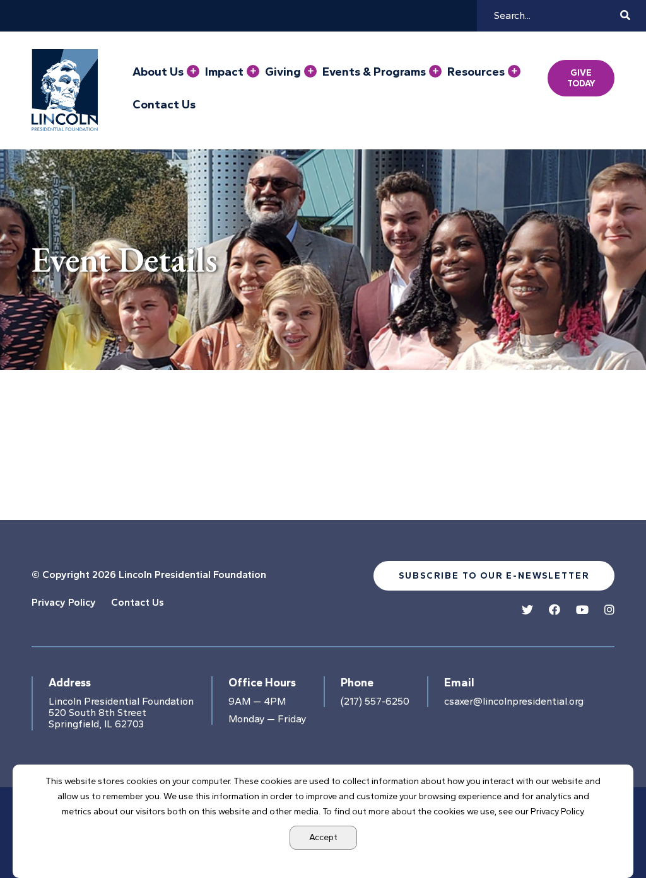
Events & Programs (374, 72)
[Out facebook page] (554, 610)
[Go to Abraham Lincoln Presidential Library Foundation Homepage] (67, 90)
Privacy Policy (64, 602)
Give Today (581, 78)
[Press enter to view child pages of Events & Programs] (435, 71)
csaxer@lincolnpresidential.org (514, 701)
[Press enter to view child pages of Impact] (253, 71)
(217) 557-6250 (375, 701)
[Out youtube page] (582, 610)
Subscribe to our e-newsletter (494, 575)
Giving (283, 72)
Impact (224, 72)
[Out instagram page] (609, 610)
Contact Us (164, 105)
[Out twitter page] (527, 610)
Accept (323, 837)
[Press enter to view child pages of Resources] (514, 71)
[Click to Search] (625, 15)
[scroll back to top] (598, 830)
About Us (158, 72)
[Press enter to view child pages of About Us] (193, 71)
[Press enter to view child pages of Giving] (310, 71)
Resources (476, 72)
